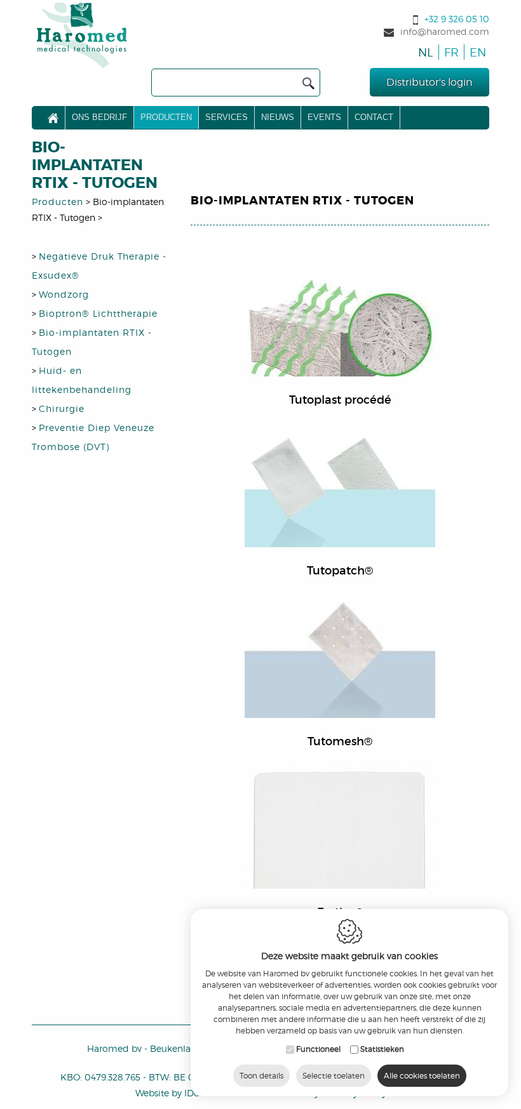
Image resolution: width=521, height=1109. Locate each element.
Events (324, 117)
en (476, 52)
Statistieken (382, 1049)
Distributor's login (429, 82)
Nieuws (277, 117)
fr (450, 52)
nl (424, 52)
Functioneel (318, 1049)
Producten (166, 117)
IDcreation (182, 1092)
